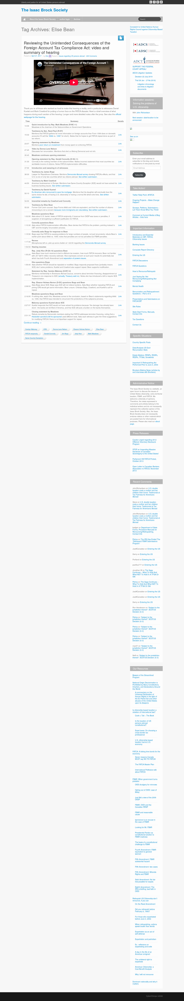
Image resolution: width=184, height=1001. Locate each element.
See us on (134, 136)
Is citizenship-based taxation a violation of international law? (144, 711)
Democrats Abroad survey (77, 174)
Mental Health (138, 286)
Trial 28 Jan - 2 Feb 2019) (145, 80)
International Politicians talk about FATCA (146, 770)
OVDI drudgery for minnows (146, 784)
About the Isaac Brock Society (43, 19)
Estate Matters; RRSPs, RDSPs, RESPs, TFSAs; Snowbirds (145, 356)
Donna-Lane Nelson (60, 329)
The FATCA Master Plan (144, 764)
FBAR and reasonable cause (144, 813)
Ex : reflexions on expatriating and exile (143, 945)
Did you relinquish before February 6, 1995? (145, 910)
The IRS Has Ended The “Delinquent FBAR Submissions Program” (146, 541)
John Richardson (143, 112)
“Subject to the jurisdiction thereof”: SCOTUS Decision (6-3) (146, 609)
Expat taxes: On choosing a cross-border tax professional (146, 732)
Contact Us (137, 324)
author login (65, 19)
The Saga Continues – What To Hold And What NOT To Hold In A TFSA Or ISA (146, 573)
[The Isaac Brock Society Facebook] (154, 2)
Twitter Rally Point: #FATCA (143, 195)
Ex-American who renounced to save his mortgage (52, 192)
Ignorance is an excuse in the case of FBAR (145, 820)
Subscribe (139, 175)
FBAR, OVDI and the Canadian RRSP (143, 806)
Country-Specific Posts (141, 342)
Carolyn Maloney (31, 329)
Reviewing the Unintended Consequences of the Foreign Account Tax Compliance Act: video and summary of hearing (67, 47)
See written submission (88, 177)
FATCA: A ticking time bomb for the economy (146, 752)
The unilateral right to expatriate (143, 960)
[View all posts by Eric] (50, 56)
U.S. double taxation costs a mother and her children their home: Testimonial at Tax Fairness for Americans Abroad (146, 492)
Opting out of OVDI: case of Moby (146, 791)
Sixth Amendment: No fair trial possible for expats (145, 880)
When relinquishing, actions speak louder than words (146, 925)
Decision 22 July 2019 (143, 76)
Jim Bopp (65, 333)
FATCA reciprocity (31, 333)
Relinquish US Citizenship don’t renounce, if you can (145, 899)
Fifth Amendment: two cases (146, 866)
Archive (77, 19)
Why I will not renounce (144, 974)
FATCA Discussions (140, 260)
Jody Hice (78, 333)
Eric (47, 56)
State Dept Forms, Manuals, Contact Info (144, 313)
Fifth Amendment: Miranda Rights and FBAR (145, 873)
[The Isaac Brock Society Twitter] (161, 2)
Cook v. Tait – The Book (144, 715)
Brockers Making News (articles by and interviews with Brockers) (146, 371)
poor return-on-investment (50, 145)
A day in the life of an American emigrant (143, 953)
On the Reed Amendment (145, 904)
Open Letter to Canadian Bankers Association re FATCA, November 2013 (146, 468)
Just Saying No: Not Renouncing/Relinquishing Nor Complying (145, 278)
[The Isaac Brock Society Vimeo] (157, 2)
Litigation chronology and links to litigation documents (146, 86)
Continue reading (32, 322)
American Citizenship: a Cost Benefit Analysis (144, 968)
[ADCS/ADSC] (146, 47)
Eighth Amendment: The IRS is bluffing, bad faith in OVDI (145, 889)
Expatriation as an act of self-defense (144, 932)
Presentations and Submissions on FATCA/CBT (146, 300)
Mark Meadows (93, 333)
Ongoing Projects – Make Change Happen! (146, 201)
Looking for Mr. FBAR (143, 827)
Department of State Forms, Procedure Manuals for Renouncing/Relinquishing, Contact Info (145, 530)
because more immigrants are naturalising (71, 210)
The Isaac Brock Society (44, 10)
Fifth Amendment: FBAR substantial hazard (144, 860)
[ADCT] (146, 59)
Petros (135, 539)
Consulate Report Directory (143, 249)
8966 (51, 136)
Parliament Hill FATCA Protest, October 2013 (144, 460)
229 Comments (91, 56)
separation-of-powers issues (75, 258)
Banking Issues (139, 244)
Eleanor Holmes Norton (81, 329)
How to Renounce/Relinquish (144, 271)
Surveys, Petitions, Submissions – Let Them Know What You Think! (146, 208)
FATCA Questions (139, 266)
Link (120, 134)
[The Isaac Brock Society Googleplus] (150, 2)
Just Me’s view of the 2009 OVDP (145, 798)
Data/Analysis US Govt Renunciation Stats (141, 348)
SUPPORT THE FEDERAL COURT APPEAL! (143, 67)
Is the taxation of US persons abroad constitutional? (143, 723)
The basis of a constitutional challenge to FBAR (146, 843)
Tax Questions (138, 319)
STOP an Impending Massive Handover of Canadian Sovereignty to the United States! (146, 451)
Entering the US (139, 255)
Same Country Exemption (34, 338)
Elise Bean (100, 329)
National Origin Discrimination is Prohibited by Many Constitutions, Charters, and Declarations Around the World (146, 685)
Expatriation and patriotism (145, 939)
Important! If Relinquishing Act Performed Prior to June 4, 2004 (145, 363)
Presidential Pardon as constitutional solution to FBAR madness (144, 834)
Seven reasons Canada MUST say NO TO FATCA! (145, 758)
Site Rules (137, 306)
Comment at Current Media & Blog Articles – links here (146, 216)
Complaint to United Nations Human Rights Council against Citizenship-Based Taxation (146, 29)
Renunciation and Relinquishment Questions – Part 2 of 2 (146, 292)
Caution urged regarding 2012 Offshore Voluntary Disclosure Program (144, 441)
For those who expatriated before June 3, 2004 (145, 917)
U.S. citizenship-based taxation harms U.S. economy (144, 742)
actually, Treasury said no (69, 276)
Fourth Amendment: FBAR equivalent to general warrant (145, 851)
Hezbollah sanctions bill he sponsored (47, 316)
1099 (58, 136)
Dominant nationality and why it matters (145, 982)
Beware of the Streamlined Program (143, 676)
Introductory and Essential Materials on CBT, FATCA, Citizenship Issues (143, 237)
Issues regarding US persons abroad (72, 56)
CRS (45, 329)
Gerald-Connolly (49, 333)
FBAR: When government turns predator (145, 780)
